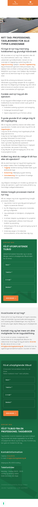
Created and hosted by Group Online (14, 485)
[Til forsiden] (19, 12)
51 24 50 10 (11, 456)
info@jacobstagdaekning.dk (16, 458)
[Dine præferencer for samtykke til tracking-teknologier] (3, 503)
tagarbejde (5, 129)
